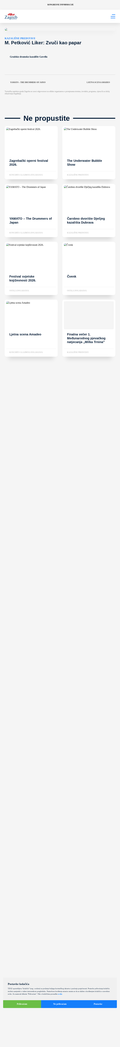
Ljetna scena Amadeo (98, 82)
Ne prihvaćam (60, 1004)
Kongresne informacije (61, 5)
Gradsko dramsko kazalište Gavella (28, 56)
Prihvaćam (22, 1004)
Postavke (98, 1004)
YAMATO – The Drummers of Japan (28, 82)
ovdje (60, 994)
